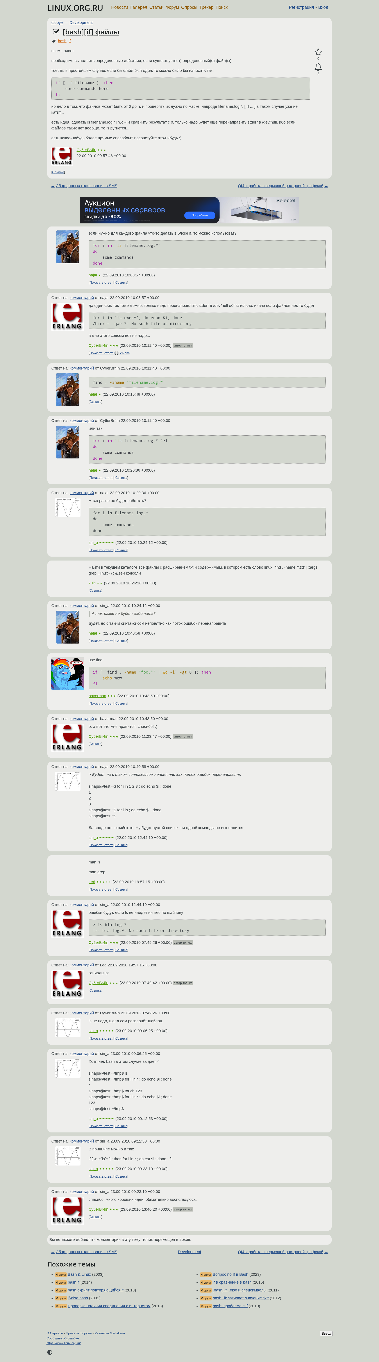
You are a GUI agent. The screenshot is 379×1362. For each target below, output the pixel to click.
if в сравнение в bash (232, 1282)
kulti (92, 583)
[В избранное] (318, 52)
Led (92, 882)
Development (81, 22)
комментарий (82, 297)
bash (62, 41)
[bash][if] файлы (91, 31)
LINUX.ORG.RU (75, 7)
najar (93, 275)
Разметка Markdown (110, 1333)
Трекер (206, 7)
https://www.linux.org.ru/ (63, 1343)
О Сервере (54, 1333)
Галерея (138, 7)
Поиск (222, 7)
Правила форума (79, 1333)
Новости (119, 7)
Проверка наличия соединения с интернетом (109, 1306)
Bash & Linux (79, 1274)
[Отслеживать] (318, 67)
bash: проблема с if (230, 1306)
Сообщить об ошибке (62, 1338)
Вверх (326, 1333)
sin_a (93, 542)
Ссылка (58, 172)
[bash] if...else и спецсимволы (239, 1290)
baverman (97, 696)
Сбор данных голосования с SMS (86, 186)
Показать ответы (102, 353)
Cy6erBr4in (86, 150)
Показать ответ (101, 282)
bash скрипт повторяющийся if (95, 1290)
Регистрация (301, 7)
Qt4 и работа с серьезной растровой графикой (280, 186)
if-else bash (78, 1298)
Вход (323, 7)
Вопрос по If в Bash (230, 1274)
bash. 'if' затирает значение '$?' (241, 1298)
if (70, 41)
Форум (172, 7)
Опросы (189, 7)
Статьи (156, 7)
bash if (73, 1282)
